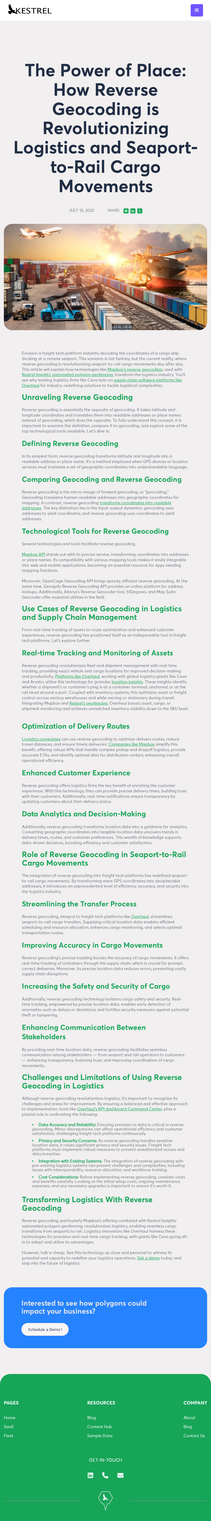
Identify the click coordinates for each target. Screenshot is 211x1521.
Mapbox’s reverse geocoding (135, 370)
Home (9, 1418)
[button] (197, 10)
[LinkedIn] (90, 1475)
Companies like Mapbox (132, 744)
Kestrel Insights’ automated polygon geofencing (67, 375)
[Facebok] (126, 210)
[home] (30, 10)
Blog (91, 1418)
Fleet (8, 1436)
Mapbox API (33, 554)
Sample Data (99, 1436)
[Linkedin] (133, 210)
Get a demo (148, 1258)
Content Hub (99, 1427)
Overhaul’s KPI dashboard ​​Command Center (119, 1109)
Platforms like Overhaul (77, 676)
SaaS (9, 1427)
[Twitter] (139, 210)
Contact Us (194, 1436)
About (189, 1418)
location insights (127, 682)
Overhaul (140, 917)
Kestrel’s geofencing (88, 703)
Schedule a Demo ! (45, 1329)
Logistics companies (41, 739)
